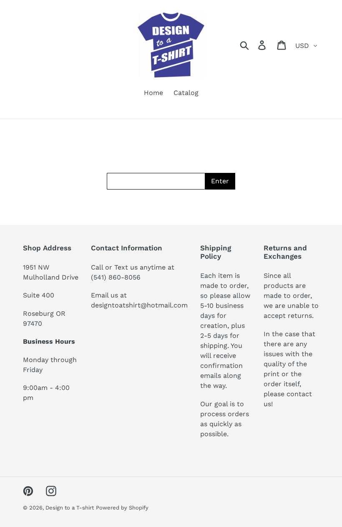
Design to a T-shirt (69, 508)
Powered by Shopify (122, 508)
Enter (220, 181)
